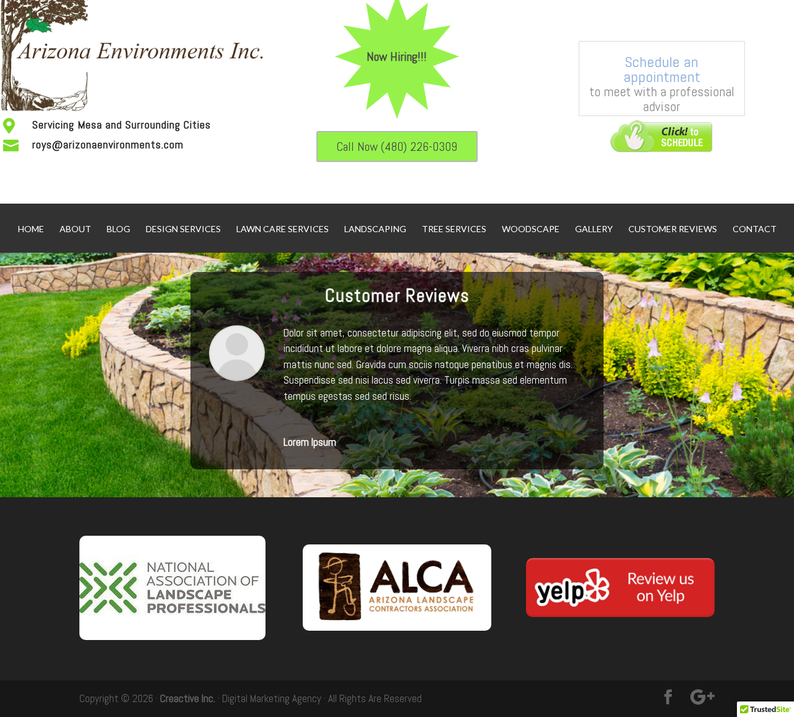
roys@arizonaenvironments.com (108, 144)
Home (31, 229)
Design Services (183, 229)
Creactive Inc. (187, 698)
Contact (755, 229)
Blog (118, 229)
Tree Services (454, 229)
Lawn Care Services (282, 229)
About (75, 229)
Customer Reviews (672, 229)
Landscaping (375, 229)
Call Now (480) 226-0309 (396, 146)
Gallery (594, 229)
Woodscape (531, 229)
